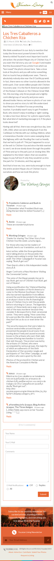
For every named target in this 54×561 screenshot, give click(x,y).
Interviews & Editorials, (13, 45)
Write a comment (40, 198)
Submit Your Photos (39, 552)
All (10, 489)
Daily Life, (26, 41)
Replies (42, 485)
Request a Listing (27, 555)
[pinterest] (44, 21)
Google (35, 62)
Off (31, 485)
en (45, 12)
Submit (43, 494)
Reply (8, 215)
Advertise (18, 552)
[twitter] (40, 21)
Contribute (27, 552)
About (11, 552)
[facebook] (35, 21)
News (25, 45)
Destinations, (36, 41)
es (50, 12)
